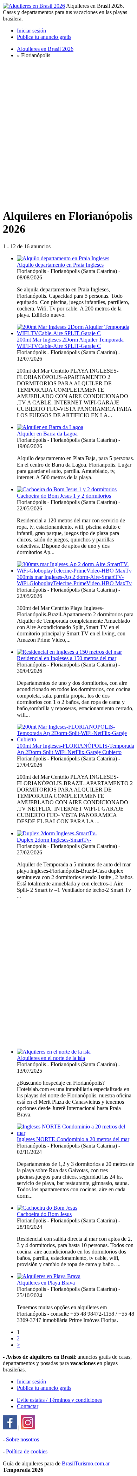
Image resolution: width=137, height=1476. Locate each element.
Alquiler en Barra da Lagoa (47, 434)
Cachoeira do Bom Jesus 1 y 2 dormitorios (64, 496)
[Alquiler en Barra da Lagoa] (50, 427)
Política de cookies (26, 1451)
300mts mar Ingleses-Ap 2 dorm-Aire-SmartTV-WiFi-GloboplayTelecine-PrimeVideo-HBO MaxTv (74, 580)
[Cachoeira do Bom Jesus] (47, 1208)
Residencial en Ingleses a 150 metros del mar (66, 658)
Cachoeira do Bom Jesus (44, 1214)
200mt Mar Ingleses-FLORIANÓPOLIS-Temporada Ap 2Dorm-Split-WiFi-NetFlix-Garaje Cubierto (75, 749)
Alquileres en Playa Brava (46, 1283)
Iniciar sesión (31, 31)
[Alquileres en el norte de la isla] (54, 1052)
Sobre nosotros (22, 1439)
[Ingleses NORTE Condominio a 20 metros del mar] (75, 1133)
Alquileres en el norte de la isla (51, 1058)
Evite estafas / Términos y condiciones (59, 1400)
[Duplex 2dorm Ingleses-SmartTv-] (57, 833)
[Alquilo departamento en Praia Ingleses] (63, 258)
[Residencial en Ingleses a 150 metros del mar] (69, 652)
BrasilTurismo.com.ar (86, 1463)
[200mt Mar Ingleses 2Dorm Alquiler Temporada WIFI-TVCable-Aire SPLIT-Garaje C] (75, 333)
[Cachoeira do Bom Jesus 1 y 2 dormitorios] (67, 489)
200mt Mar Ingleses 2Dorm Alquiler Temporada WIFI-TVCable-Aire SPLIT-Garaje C (70, 343)
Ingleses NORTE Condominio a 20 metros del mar (73, 1139)
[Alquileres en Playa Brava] (48, 1276)
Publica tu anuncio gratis (44, 37)
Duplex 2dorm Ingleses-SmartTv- (54, 840)
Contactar (27, 1406)
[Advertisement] (68, 133)
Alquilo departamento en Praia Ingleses (60, 265)
